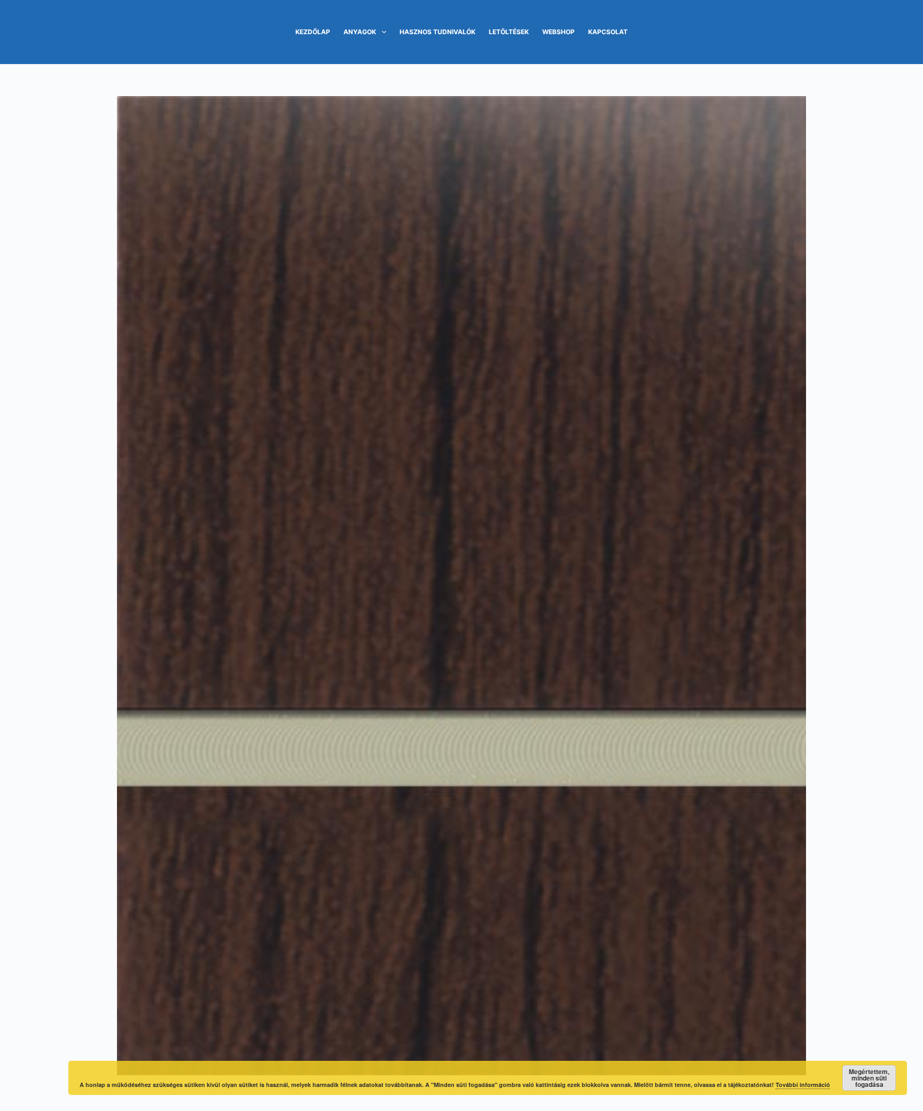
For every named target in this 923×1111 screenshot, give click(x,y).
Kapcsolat (608, 32)
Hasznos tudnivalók (437, 32)
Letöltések (509, 32)
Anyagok (359, 32)
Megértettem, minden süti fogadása (869, 1078)
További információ (803, 1085)
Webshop (558, 32)
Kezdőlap (312, 32)
